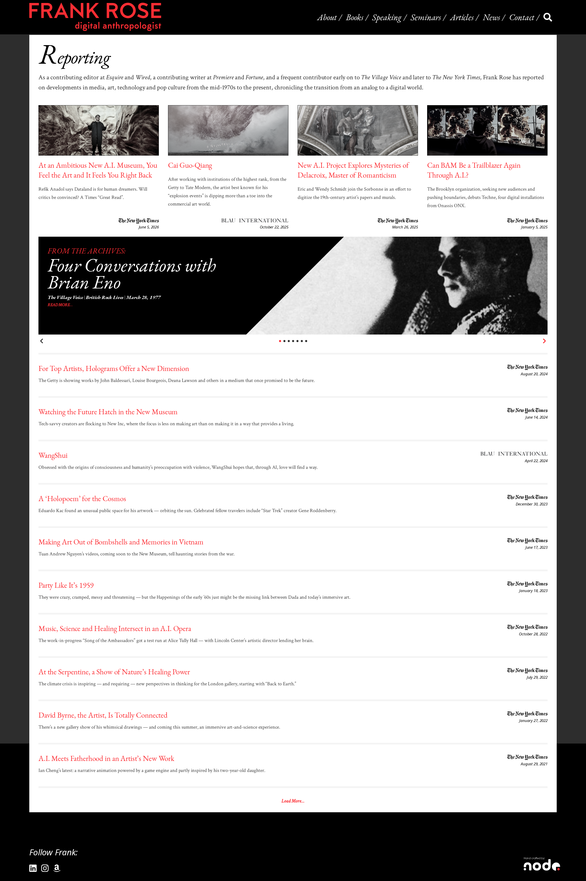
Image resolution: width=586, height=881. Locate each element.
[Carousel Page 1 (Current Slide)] (280, 341)
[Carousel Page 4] (293, 341)
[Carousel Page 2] (284, 341)
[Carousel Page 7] (306, 341)
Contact (521, 17)
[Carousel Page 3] (289, 341)
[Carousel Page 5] (297, 341)
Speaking (387, 17)
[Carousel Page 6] (302, 341)
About (327, 17)
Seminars (426, 17)
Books (354, 17)
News (491, 17)
